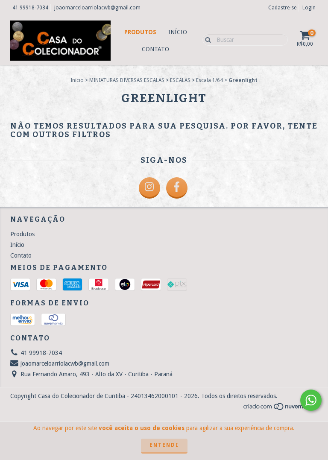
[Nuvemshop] (280, 409)
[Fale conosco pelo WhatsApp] (311, 400)
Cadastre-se (282, 8)
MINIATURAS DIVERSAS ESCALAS (126, 80)
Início (177, 32)
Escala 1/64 (209, 80)
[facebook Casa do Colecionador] (176, 188)
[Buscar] (206, 39)
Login (309, 8)
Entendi (164, 445)
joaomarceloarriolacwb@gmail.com (97, 8)
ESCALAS (180, 80)
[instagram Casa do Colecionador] (149, 188)
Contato (155, 49)
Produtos (140, 32)
